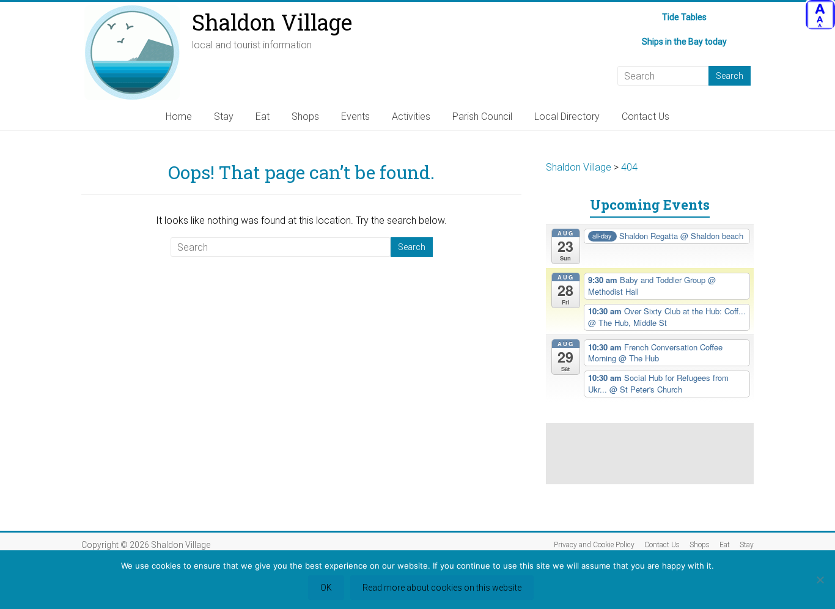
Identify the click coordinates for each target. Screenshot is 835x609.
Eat (263, 116)
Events (355, 116)
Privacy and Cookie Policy (594, 545)
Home (179, 116)
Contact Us (645, 116)
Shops (305, 116)
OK (326, 587)
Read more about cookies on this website (441, 587)
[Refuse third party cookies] (820, 580)
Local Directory (567, 116)
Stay (224, 116)
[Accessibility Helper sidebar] (820, 14)
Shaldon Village (272, 22)
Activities (411, 116)
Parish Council (482, 116)
